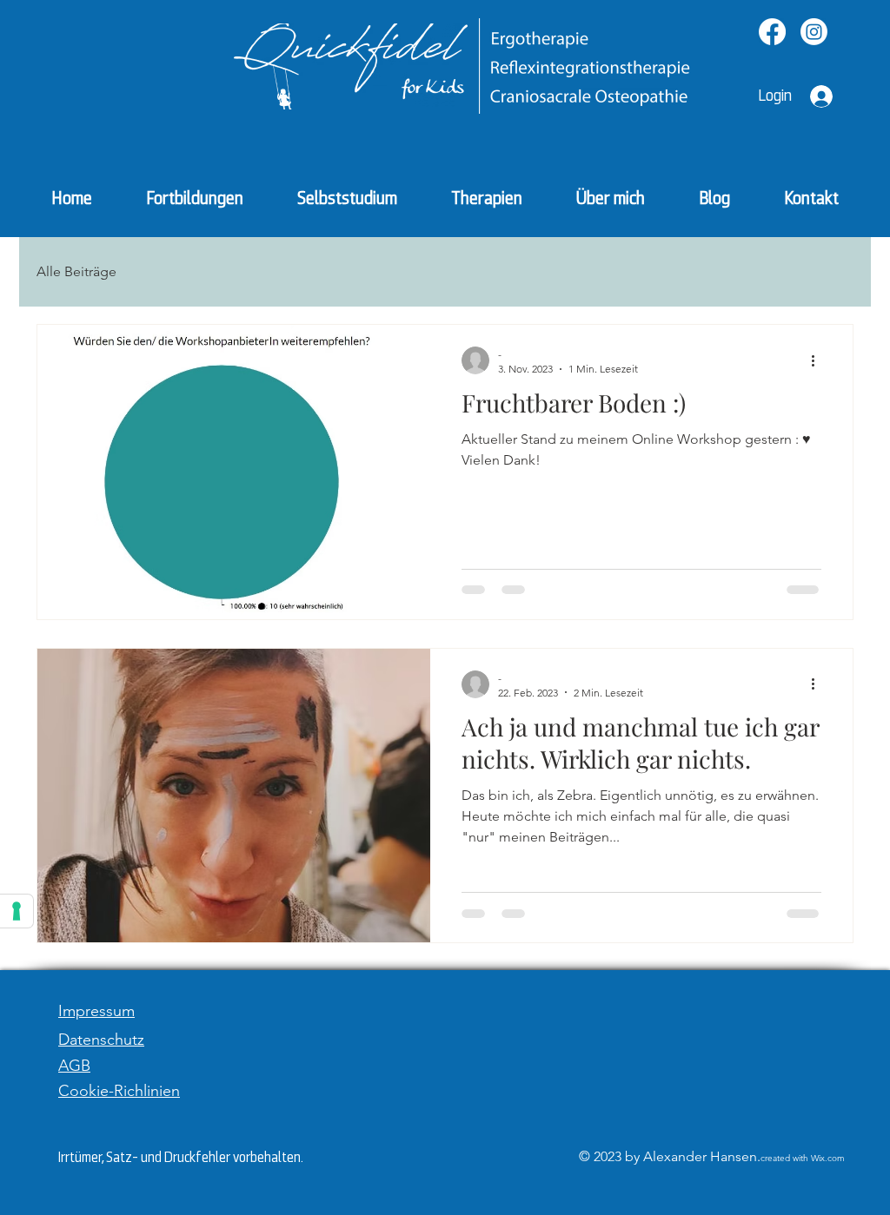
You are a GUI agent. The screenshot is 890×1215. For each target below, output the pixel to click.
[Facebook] (772, 31)
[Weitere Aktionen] (818, 360)
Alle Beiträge (76, 271)
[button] (486, 198)
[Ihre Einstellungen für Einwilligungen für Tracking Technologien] (16, 911)
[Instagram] (813, 31)
